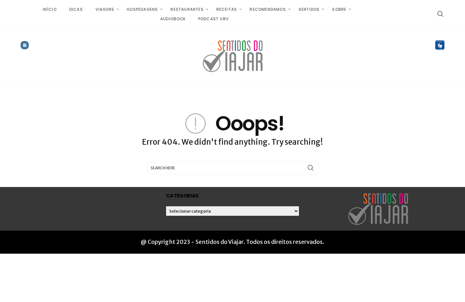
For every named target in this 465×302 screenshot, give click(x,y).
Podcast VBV (213, 18)
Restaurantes (186, 9)
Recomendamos (268, 9)
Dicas (76, 9)
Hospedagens (142, 9)
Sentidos (309, 9)
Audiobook (173, 18)
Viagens (105, 9)
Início (50, 9)
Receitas (226, 9)
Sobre (339, 9)
